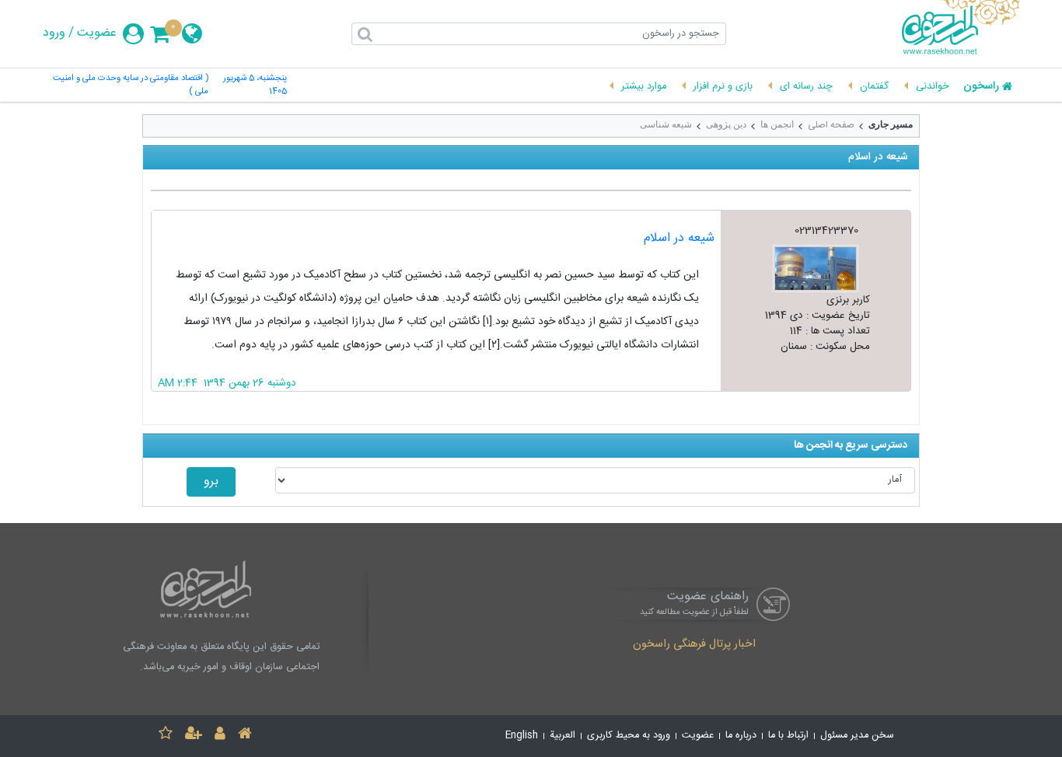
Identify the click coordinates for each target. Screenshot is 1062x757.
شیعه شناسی (666, 124)
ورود (54, 33)
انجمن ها (777, 124)
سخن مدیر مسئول (857, 735)
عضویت (97, 33)
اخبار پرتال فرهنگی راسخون (694, 645)
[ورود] (220, 735)
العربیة (562, 735)
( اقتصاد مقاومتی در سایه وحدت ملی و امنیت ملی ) (130, 85)
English (521, 735)
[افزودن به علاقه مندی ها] (165, 735)
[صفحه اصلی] (245, 735)
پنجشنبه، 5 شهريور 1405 (255, 85)
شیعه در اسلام (679, 238)
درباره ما (740, 735)
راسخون (981, 87)
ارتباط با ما (788, 735)
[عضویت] (193, 735)
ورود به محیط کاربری (628, 735)
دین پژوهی (726, 124)
